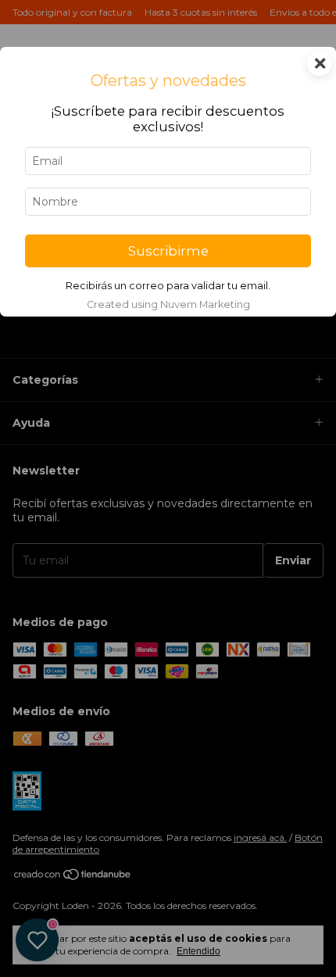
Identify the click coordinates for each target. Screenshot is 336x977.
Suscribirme (168, 251)
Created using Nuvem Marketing (168, 304)
